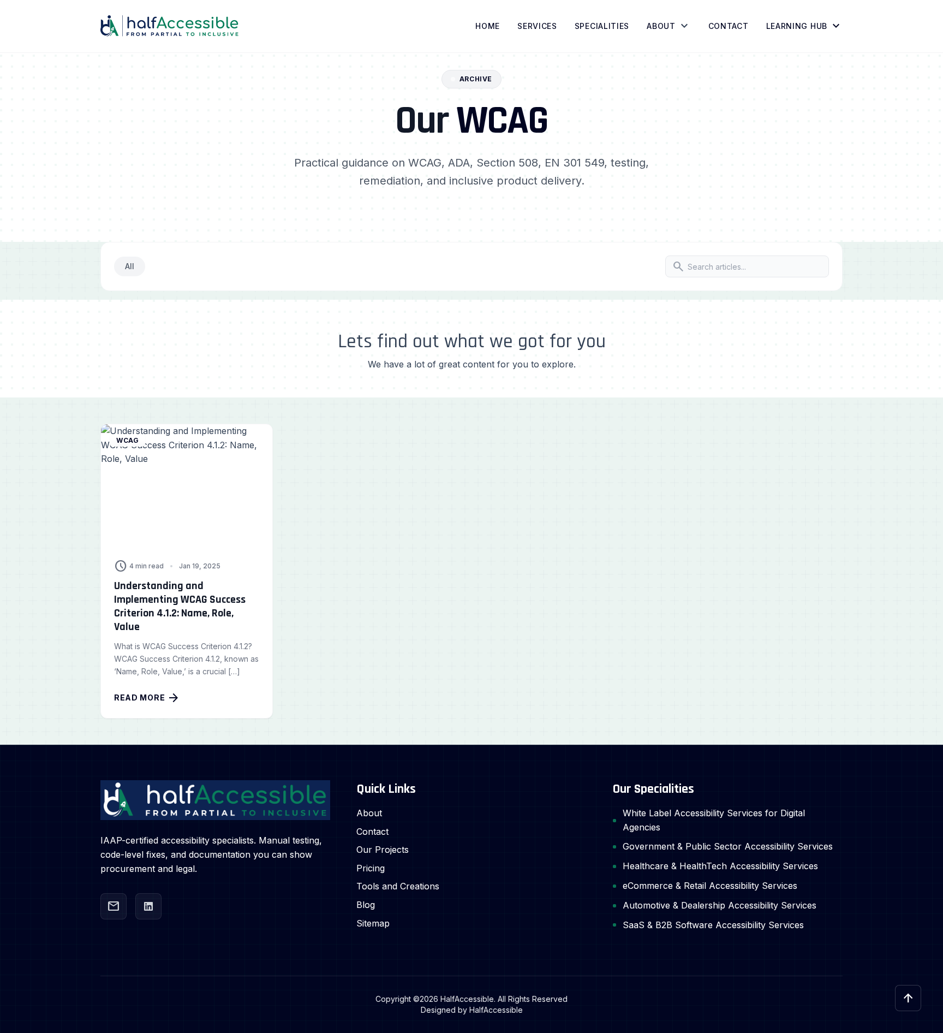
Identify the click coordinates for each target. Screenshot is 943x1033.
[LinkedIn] (148, 906)
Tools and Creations (397, 886)
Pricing (370, 868)
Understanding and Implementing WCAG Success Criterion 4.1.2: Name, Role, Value (180, 606)
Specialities (602, 26)
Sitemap (373, 923)
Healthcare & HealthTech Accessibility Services (720, 865)
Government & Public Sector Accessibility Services (728, 846)
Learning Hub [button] (804, 26)
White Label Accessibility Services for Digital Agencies (714, 820)
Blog (365, 904)
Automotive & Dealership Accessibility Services (719, 905)
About (661, 26)
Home (487, 26)
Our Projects (382, 849)
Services (537, 26)
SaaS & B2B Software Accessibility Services (713, 924)
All (129, 266)
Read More (147, 697)
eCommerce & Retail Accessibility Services (710, 885)
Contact (728, 26)
